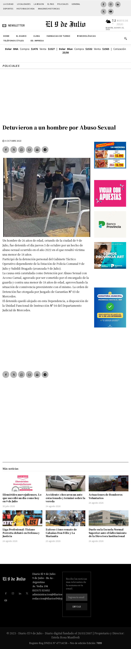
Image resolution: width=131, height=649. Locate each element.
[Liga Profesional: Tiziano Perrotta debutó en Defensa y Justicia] (22, 518)
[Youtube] (111, 12)
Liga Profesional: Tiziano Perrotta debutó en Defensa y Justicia (21, 533)
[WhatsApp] (21, 149)
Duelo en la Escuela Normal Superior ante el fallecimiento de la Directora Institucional (108, 533)
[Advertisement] (65, 95)
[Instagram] (111, 4)
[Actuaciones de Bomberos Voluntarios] (108, 483)
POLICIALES (10, 65)
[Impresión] (37, 149)
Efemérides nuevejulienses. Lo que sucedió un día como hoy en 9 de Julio (22, 498)
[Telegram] (45, 149)
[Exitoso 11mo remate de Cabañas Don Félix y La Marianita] (65, 518)
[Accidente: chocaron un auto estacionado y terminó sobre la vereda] (65, 483)
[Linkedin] (118, 4)
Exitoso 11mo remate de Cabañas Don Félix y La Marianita (61, 533)
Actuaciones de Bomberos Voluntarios (105, 496)
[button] (125, 38)
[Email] (29, 149)
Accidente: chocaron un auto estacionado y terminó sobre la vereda (65, 498)
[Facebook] (103, 4)
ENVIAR (76, 606)
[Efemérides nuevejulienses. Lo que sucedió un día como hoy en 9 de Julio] (22, 483)
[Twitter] (103, 12)
